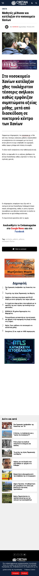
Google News (17, 228)
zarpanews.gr (26, 135)
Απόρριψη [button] (15, 573)
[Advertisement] (19, 182)
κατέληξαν (9, 239)
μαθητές (15, 239)
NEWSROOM (15, 27)
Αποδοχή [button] (24, 573)
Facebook (19, 231)
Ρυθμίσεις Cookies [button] (29, 569)
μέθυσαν (21, 239)
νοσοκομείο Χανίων (8, 241)
